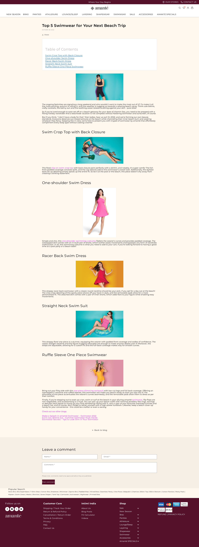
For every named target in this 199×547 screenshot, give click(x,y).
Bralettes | (55, 492)
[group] (99, 2)
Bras (26, 14)
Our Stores (171, 2)
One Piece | (118, 492)
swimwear (137, 400)
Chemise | (136, 492)
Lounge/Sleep (70, 14)
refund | (163, 514)
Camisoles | (65, 494)
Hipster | (11, 494)
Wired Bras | (95, 492)
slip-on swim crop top (62, 168)
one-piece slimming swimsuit (88, 391)
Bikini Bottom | (155, 492)
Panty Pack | (180, 492)
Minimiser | (64, 492)
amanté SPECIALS (166, 14)
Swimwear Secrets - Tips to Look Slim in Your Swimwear (70, 419)
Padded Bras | (84, 492)
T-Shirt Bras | (35, 492)
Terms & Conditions (53, 518)
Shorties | (36, 494)
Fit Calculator (88, 515)
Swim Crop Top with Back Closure (64, 55)
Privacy (47, 521)
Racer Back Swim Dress (58, 61)
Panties (37, 14)
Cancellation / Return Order (57, 515)
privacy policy (176, 514)
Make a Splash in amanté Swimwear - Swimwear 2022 (69, 416)
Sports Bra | (73, 492)
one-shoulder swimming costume (79, 241)
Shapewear (103, 14)
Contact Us (48, 528)
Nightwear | (85, 494)
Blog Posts (86, 512)
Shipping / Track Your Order (57, 508)
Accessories (146, 14)
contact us (189, 2)
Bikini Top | (144, 492)
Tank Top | (56, 494)
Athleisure (51, 14)
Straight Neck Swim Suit (58, 64)
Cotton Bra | (46, 492)
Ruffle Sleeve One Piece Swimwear (64, 66)
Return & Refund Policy (55, 512)
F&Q (45, 525)
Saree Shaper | (46, 494)
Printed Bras (95, 494)
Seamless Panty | (107, 492)
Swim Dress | (20, 494)
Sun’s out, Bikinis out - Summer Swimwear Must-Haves (69, 418)
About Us (86, 508)
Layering (87, 14)
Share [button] (46, 35)
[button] (26, 14)
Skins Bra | (12, 492)
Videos (84, 518)
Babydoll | (128, 492)
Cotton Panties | (168, 492)
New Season (126, 511)
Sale (132, 14)
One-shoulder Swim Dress (59, 58)
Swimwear (120, 14)
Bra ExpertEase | (23, 492)
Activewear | (75, 494)
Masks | (29, 494)
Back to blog (100, 430)
